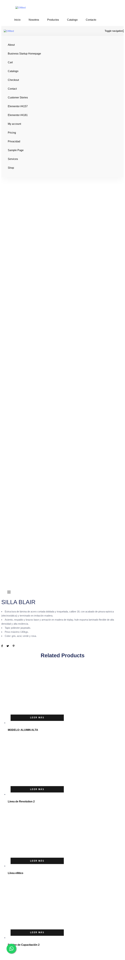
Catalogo (72, 19)
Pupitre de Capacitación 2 (24, 944)
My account (14, 123)
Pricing (12, 132)
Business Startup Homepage (24, 53)
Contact (12, 88)
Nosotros (34, 19)
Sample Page (16, 150)
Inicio (17, 19)
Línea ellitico (15, 873)
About (11, 44)
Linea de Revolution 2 (21, 801)
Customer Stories (18, 97)
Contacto (91, 19)
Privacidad (14, 141)
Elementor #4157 (18, 106)
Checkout (13, 80)
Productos (53, 19)
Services (13, 159)
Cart (10, 62)
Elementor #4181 (18, 115)
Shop (11, 167)
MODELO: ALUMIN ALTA (23, 730)
